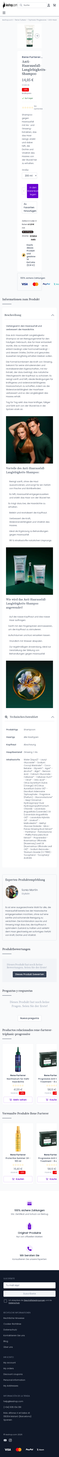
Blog (5, 1341)
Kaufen (20, 1179)
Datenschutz (10, 1329)
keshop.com (7, 20)
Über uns (8, 1346)
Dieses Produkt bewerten (29, 974)
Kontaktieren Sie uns (14, 1335)
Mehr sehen (20, 1099)
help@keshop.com (13, 1401)
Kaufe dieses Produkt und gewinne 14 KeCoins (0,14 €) (31, 255)
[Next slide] (37, 36)
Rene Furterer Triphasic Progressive (31, 57)
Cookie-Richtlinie (12, 1323)
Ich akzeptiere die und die (30, 1301)
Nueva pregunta (29, 1018)
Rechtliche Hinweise (13, 1318)
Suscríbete (29, 1293)
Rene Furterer (20, 20)
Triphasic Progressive (37, 20)
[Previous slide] (22, 36)
